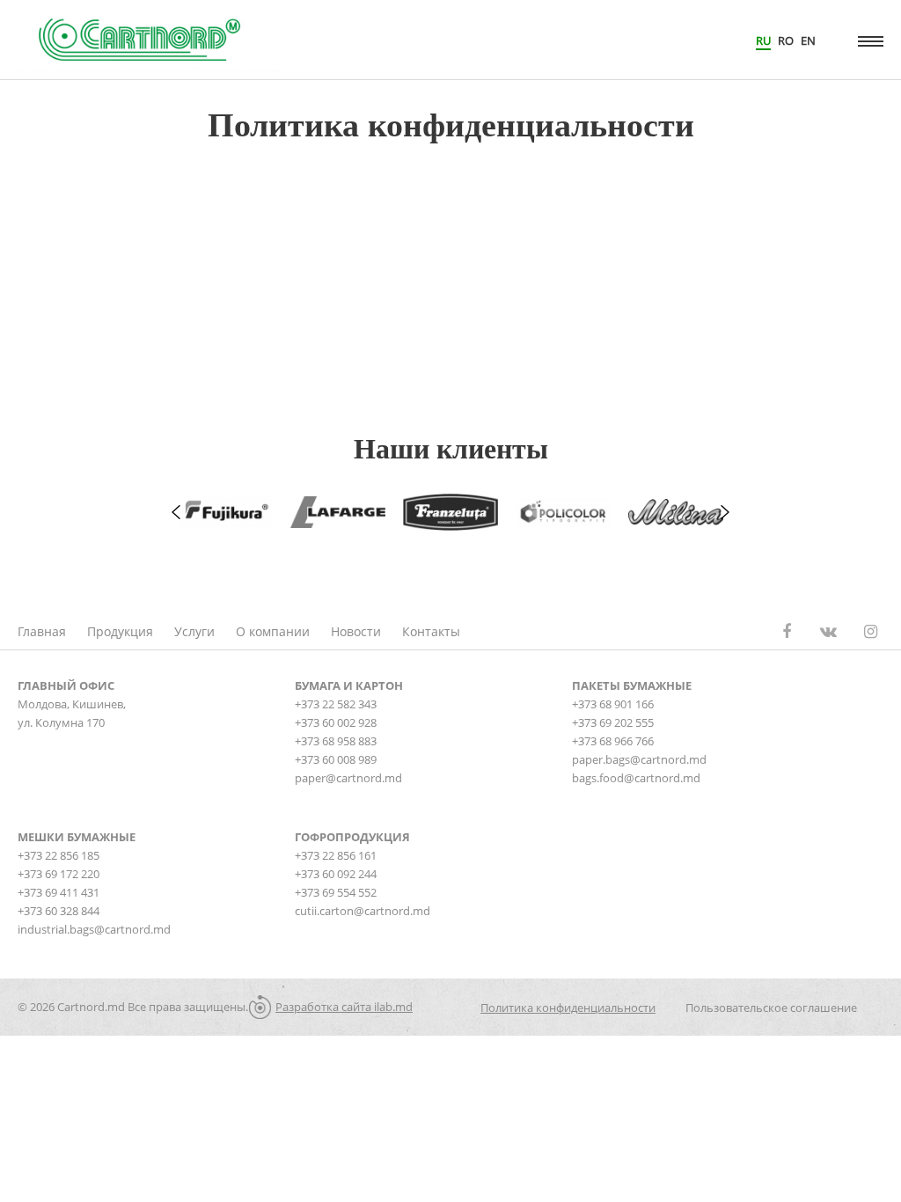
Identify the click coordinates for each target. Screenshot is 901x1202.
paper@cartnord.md (348, 778)
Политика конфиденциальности (568, 1007)
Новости (356, 631)
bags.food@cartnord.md (636, 778)
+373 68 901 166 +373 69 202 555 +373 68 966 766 (613, 722)
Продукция (120, 631)
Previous (176, 512)
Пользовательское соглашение (771, 1007)
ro (786, 40)
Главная (42, 631)
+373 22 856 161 (336, 855)
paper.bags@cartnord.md (639, 759)
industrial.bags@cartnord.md (94, 929)
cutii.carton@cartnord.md (362, 911)
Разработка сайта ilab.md (344, 1007)
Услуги (194, 631)
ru (763, 40)
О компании (273, 631)
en (808, 40)
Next (725, 512)
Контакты (431, 631)
